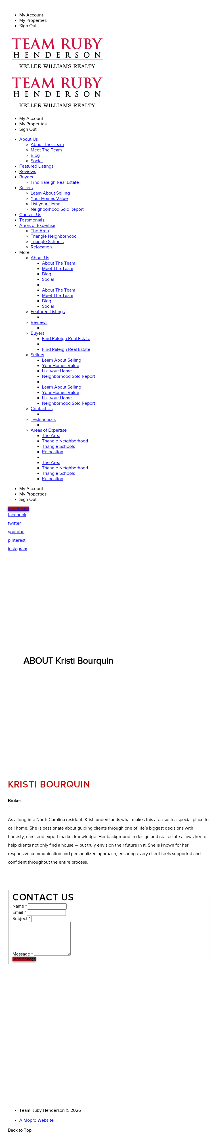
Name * (19, 906)
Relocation (41, 247)
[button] (18, 509)
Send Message (24, 959)
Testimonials (31, 220)
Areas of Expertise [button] (37, 225)
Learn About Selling (50, 193)
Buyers (37, 333)
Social (37, 161)
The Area (40, 231)
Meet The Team (46, 150)
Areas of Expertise (49, 430)
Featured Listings (36, 166)
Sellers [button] (26, 188)
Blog (35, 155)
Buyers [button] (26, 177)
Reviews (27, 171)
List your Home (45, 204)
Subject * (21, 918)
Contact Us (30, 215)
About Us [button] (28, 139)
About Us (40, 258)
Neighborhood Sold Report (57, 209)
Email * (19, 912)
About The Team (47, 144)
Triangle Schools (47, 241)
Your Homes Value (49, 198)
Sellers (37, 355)
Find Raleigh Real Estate (55, 182)
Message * (22, 954)
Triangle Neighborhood (54, 236)
